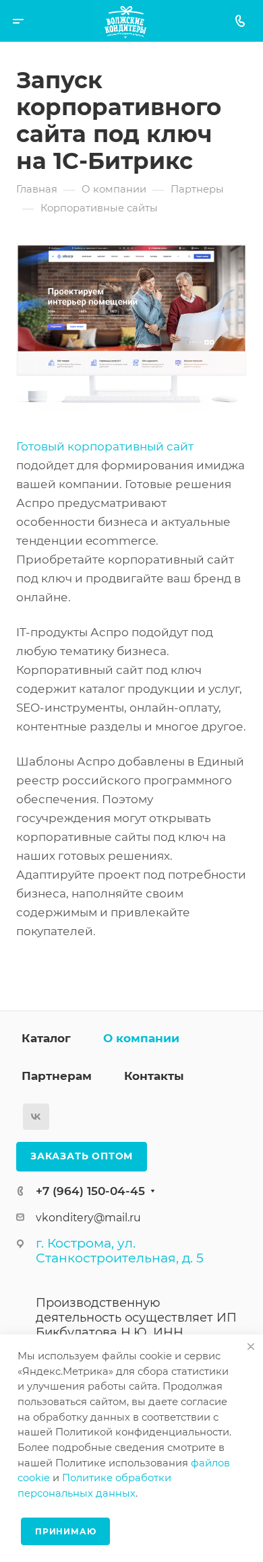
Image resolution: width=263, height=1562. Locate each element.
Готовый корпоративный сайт (105, 446)
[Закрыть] (251, 1346)
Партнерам (57, 1076)
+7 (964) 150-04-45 (90, 1191)
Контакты (154, 1076)
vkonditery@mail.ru (88, 1217)
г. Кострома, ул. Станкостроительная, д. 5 (120, 1250)
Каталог (46, 1038)
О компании (141, 1038)
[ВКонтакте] (36, 1116)
